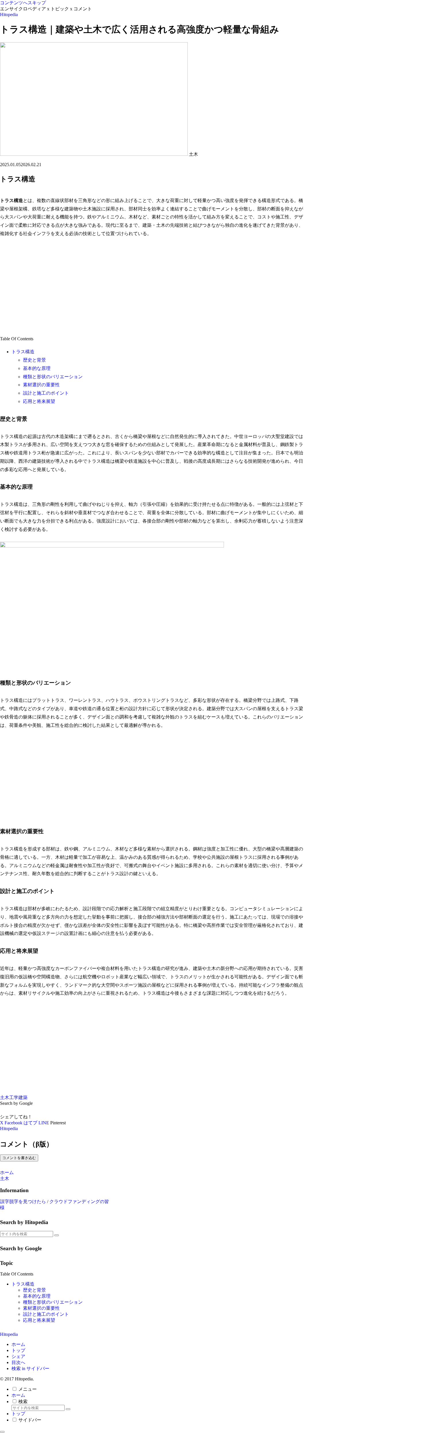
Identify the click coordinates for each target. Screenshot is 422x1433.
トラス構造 (22, 351)
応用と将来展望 (39, 401)
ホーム (18, 1344)
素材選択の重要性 (41, 384)
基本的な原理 (37, 368)
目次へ (18, 1362)
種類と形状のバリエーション (53, 376)
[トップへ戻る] (2, 1432)
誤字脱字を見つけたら (23, 1201)
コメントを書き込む (19, 1158)
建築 (23, 1097)
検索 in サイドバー (30, 1368)
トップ (18, 1350)
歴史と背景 (34, 360)
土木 (4, 1097)
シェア (18, 1356)
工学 (13, 1097)
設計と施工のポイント (46, 393)
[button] (56, 1235)
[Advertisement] (152, 286)
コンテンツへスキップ (23, 2)
